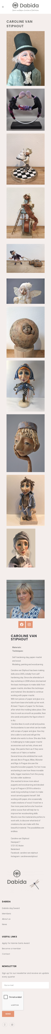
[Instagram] (29, 624)
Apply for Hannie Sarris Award (16, 943)
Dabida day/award (11, 908)
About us (6, 919)
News (4, 924)
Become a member (11, 948)
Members (6, 913)
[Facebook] (21, 624)
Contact (6, 954)
